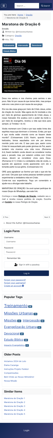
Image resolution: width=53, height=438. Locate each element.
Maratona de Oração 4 (14, 410)
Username (8, 237)
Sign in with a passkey (29, 264)
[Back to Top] (48, 433)
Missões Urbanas (18, 313)
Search (47, 6)
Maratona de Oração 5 (14, 414)
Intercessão (23, 45)
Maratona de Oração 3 (14, 406)
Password (8, 248)
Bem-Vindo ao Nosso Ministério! (19, 377)
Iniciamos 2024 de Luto (15, 361)
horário (8, 202)
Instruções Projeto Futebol (16, 369)
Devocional (36, 45)
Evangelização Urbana (20, 327)
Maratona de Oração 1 (14, 398)
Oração (18, 35)
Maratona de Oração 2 (14, 402)
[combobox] (27, 5)
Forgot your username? (15, 283)
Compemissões (11, 373)
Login (26, 430)
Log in (26, 273)
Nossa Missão (10, 381)
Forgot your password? (15, 280)
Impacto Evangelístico (14, 345)
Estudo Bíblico (10, 51)
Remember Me (13, 258)
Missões (10, 320)
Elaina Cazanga (11, 365)
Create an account (13, 286)
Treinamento (9, 45)
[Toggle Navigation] (3, 6)
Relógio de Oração (27, 196)
